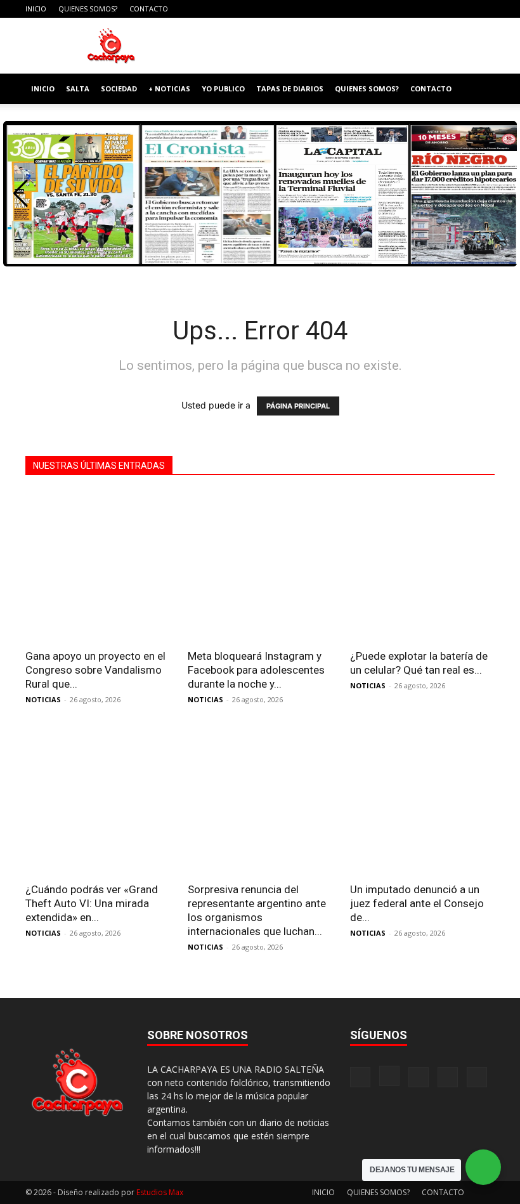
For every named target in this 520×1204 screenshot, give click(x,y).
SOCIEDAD (119, 88)
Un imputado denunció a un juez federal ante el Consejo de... (417, 903)
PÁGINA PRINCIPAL (298, 406)
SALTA (77, 88)
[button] (479, 89)
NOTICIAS (43, 699)
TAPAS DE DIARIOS (289, 88)
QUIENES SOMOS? (87, 8)
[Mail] (443, 9)
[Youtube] (485, 9)
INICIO (35, 8)
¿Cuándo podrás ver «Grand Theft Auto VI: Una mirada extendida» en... (91, 903)
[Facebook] (401, 9)
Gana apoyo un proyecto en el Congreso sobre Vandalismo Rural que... (95, 670)
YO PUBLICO (223, 88)
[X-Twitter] (464, 9)
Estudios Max (159, 1192)
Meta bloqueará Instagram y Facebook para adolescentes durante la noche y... (256, 670)
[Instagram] (422, 9)
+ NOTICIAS (169, 88)
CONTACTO (148, 8)
